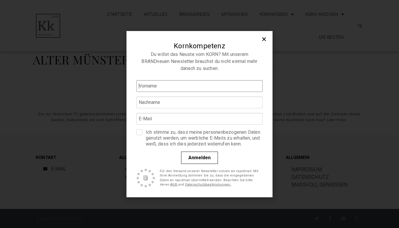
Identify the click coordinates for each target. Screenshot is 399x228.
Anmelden (199, 157)
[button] (264, 39)
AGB (174, 184)
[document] (199, 114)
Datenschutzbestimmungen (208, 184)
